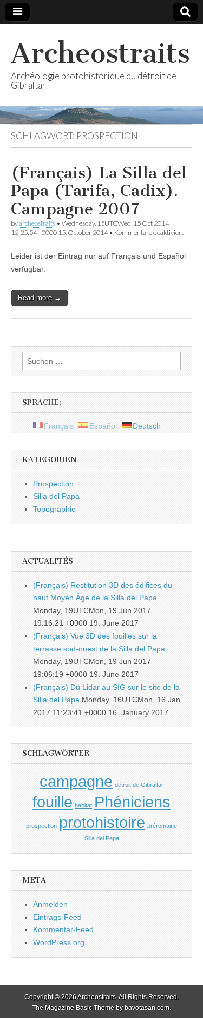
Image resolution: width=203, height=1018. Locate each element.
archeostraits (37, 223)
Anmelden (50, 904)
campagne (76, 781)
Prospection (53, 483)
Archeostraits (100, 53)
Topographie (54, 509)
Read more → (39, 298)
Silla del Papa (56, 496)
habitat (83, 805)
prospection (41, 826)
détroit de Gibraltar (139, 785)
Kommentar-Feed (63, 929)
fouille (52, 802)
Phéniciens (132, 802)
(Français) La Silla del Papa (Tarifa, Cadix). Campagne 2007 (99, 191)
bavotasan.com (147, 1008)
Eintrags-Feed (57, 917)
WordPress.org (58, 942)
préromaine (162, 826)
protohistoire (102, 822)
